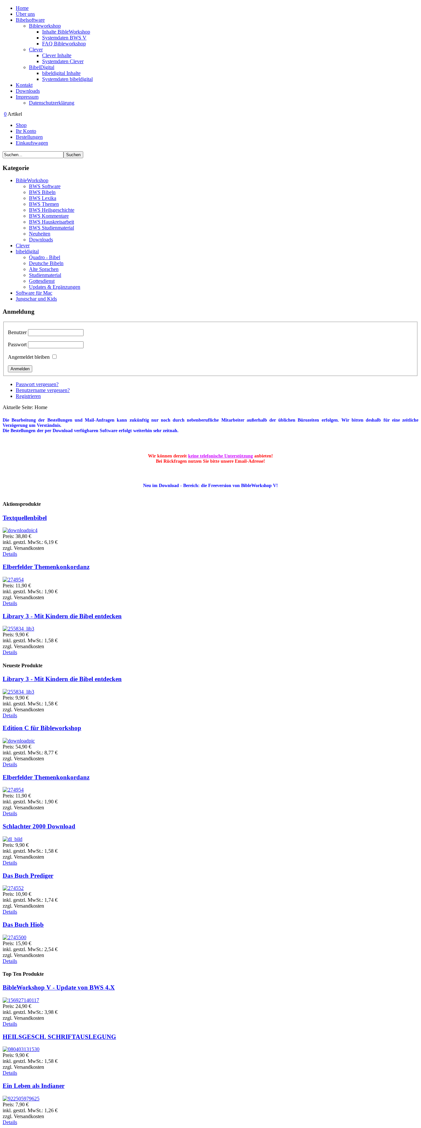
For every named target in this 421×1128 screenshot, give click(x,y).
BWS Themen (44, 204)
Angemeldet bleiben (29, 357)
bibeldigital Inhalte (61, 73)
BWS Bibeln (42, 192)
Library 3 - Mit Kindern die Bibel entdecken (62, 616)
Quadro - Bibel (44, 257)
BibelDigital (41, 67)
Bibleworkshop (45, 26)
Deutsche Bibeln (46, 263)
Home (22, 8)
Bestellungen (29, 137)
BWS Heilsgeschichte (51, 210)
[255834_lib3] (18, 628)
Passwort (17, 344)
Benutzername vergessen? (43, 390)
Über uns (25, 14)
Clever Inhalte (56, 55)
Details (10, 554)
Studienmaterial (45, 275)
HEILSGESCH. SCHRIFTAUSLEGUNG (59, 1036)
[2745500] (14, 937)
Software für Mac (34, 293)
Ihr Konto (26, 131)
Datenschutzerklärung (51, 103)
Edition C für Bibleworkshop (42, 727)
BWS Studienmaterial (51, 228)
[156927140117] (21, 1000)
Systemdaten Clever (63, 61)
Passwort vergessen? (37, 384)
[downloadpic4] (20, 530)
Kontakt (24, 85)
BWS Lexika (42, 198)
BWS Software (45, 186)
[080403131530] (21, 1049)
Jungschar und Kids (36, 299)
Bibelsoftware (30, 20)
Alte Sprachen (44, 269)
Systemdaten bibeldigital (67, 79)
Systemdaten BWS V (64, 37)
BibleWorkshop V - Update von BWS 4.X (59, 987)
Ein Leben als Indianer (33, 1085)
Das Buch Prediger (28, 875)
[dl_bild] (12, 839)
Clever (36, 49)
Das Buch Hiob (23, 924)
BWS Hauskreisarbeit (51, 222)
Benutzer (17, 332)
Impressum (27, 97)
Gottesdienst (42, 281)
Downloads (28, 91)
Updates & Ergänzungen (54, 287)
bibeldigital (27, 251)
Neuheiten (39, 233)
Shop (21, 125)
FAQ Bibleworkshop (64, 43)
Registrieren (28, 396)
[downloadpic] (19, 741)
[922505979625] (21, 1098)
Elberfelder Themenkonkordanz (46, 566)
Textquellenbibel (25, 517)
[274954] (13, 579)
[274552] (13, 888)
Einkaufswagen (32, 143)
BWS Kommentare (49, 216)
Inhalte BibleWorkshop (66, 32)
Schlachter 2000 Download (39, 826)
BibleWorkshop (32, 180)
